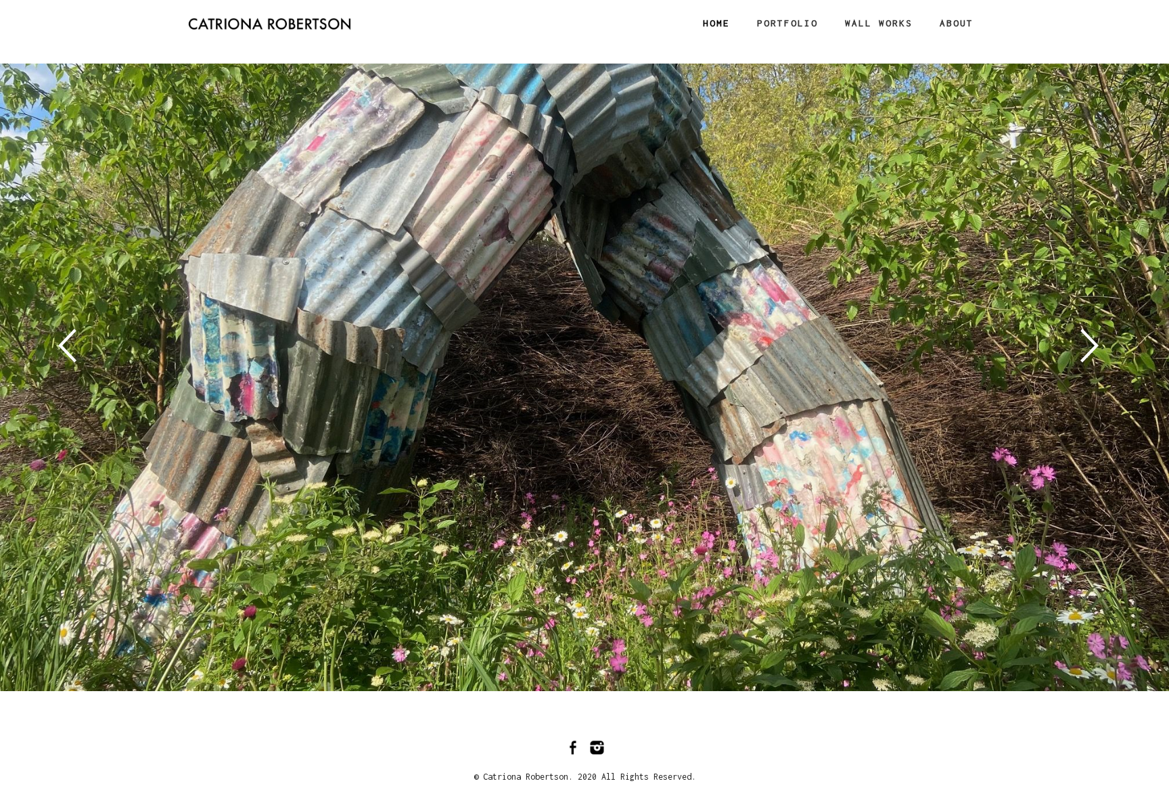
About (956, 23)
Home (716, 23)
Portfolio (787, 23)
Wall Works (879, 23)
